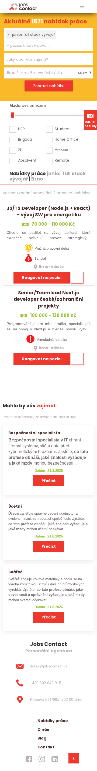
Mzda (14, 105)
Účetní (15, 506)
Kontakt (45, 747)
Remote (62, 160)
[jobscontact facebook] (28, 758)
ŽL (20, 150)
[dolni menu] (73, 758)
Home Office (66, 139)
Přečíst (48, 480)
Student (62, 129)
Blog (41, 738)
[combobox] (48, 39)
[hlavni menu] (82, 6)
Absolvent (27, 160)
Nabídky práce (52, 720)
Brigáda (25, 139)
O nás (43, 729)
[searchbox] (45, 45)
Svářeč (15, 572)
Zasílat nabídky (90, 124)
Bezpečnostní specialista (34, 433)
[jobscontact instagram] (41, 758)
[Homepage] (23, 6)
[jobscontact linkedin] (54, 758)
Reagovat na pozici (41, 277)
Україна (61, 150)
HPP (21, 129)
